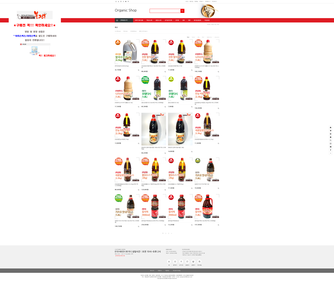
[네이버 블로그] (330, 146)
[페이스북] (330, 150)
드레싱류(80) (133, 31)
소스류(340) (118, 31)
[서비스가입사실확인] (196, 254)
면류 (189, 20)
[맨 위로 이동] (330, 153)
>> (171, 233)
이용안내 (160, 270)
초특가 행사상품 (139, 20)
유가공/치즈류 (168, 20)
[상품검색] (330, 140)
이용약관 (167, 270)
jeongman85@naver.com (186, 276)
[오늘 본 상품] (330, 133)
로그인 (187, 1)
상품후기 (193, 265)
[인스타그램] (330, 143)
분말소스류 (158, 20)
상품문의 (187, 265)
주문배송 (196, 1)
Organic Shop (126, 10)
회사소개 (152, 270)
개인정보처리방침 (176, 270)
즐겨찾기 (175, 265)
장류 (183, 20)
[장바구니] (330, 130)
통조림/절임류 (197, 20)
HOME (208, 24)
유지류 (177, 20)
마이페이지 (207, 1)
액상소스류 (149, 20)
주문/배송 (199, 265)
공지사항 (181, 265)
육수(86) (125, 31)
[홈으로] (330, 127)
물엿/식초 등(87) (143, 31)
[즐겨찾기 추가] (330, 137)
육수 (218, 24)
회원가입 (191, 1)
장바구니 (215, 1)
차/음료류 (207, 20)
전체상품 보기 (123, 20)
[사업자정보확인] (171, 275)
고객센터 (201, 1)
